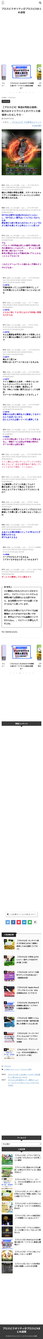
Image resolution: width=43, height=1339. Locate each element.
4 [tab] (20, 92)
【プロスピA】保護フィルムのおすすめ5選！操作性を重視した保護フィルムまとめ (28, 1021)
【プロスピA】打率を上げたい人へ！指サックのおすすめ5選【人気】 (28, 959)
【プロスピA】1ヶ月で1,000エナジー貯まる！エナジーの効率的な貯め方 (27, 1205)
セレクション (14, 1069)
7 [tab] (30, 92)
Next (39, 78)
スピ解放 (7, 1069)
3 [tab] (16, 92)
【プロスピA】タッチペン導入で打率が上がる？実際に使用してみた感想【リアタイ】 (21, 85)
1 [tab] (10, 92)
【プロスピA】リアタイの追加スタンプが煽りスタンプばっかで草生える (27, 1229)
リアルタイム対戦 (25, 1069)
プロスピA (7, 1066)
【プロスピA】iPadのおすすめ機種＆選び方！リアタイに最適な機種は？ (28, 1005)
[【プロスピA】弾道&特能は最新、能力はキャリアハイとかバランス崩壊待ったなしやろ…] (24, 922)
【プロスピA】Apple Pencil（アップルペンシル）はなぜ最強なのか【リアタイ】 (28, 990)
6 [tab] (26, 92)
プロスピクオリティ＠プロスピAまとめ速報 (21, 10)
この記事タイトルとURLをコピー (22, 914)
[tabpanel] (21, 76)
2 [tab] (13, 92)
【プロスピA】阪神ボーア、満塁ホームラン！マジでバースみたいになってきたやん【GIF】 (23, 1082)
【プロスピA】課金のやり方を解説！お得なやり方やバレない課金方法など (27, 1169)
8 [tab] (33, 92)
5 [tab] (23, 92)
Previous (4, 78)
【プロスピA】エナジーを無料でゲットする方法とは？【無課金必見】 (28, 975)
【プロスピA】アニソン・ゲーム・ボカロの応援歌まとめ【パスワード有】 (28, 1052)
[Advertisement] (21, 38)
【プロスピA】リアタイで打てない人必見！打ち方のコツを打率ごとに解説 (27, 1157)
